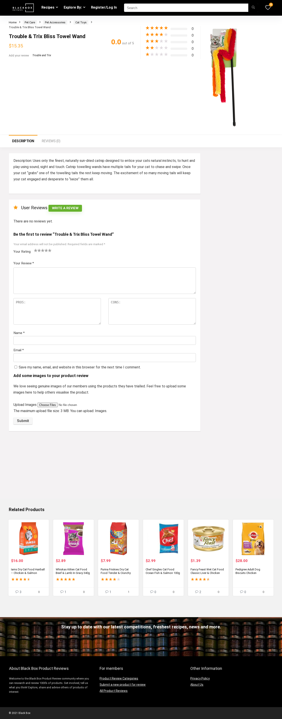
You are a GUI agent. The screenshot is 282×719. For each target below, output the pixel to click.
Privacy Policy (200, 678)
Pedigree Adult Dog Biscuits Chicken (248, 571)
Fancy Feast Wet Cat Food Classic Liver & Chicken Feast (207, 573)
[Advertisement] (104, 468)
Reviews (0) (51, 141)
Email (18, 350)
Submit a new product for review (123, 684)
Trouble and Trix (41, 55)
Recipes (47, 7)
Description (23, 141)
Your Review (23, 263)
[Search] (253, 8)
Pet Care (30, 22)
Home (13, 22)
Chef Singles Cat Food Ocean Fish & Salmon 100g (163, 571)
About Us (196, 684)
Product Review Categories (119, 678)
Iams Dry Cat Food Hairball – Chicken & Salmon (28, 571)
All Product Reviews (114, 691)
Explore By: (73, 7)
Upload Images (25, 405)
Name (19, 333)
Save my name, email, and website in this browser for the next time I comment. (80, 367)
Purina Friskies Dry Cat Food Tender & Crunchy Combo (116, 573)
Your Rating (22, 252)
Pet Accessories (55, 22)
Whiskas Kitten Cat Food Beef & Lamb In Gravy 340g (73, 571)
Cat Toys (81, 22)
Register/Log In (104, 7)
